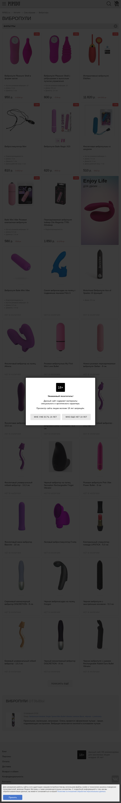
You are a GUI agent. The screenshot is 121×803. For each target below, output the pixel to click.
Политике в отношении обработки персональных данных (81, 791)
